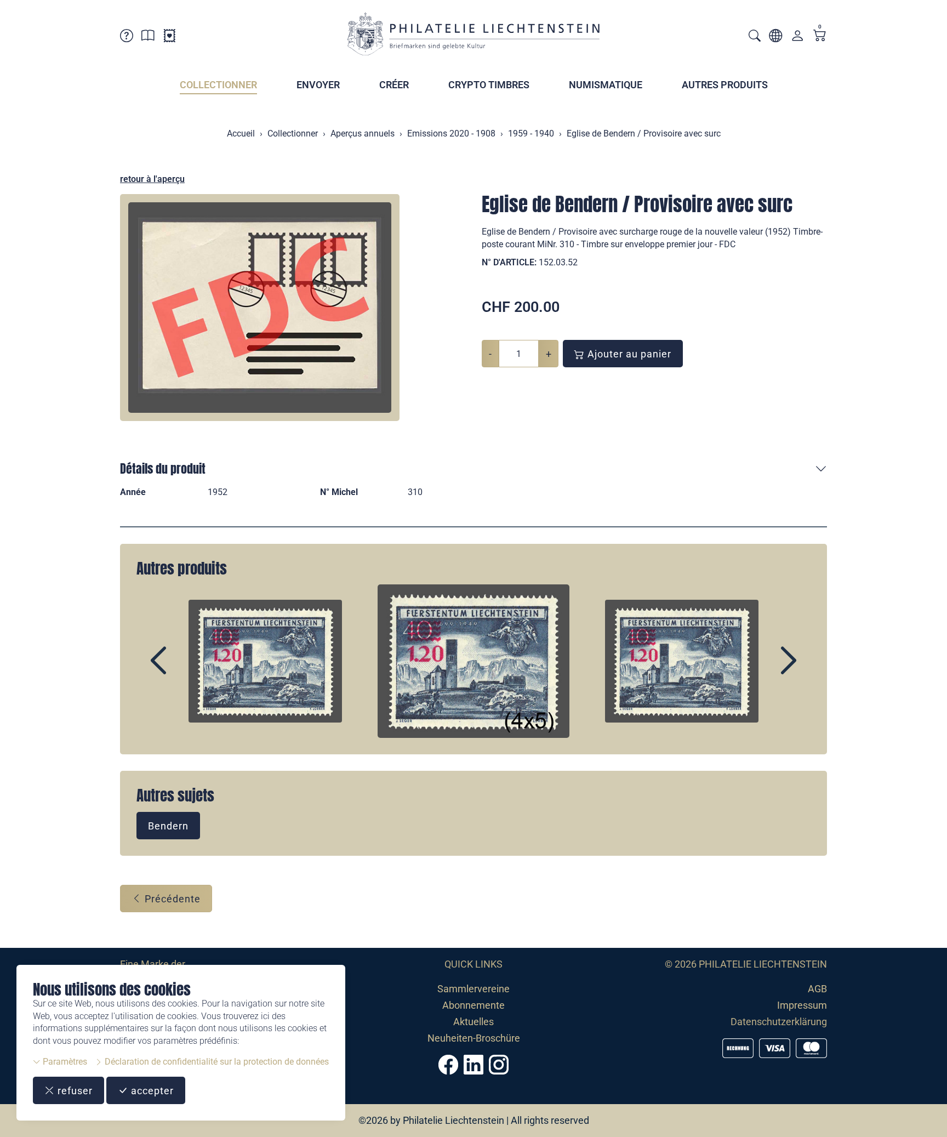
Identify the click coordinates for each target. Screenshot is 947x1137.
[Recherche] (755, 37)
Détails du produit (163, 468)
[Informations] (148, 37)
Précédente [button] (171, 899)
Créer (394, 84)
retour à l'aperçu (152, 179)
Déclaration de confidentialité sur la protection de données (215, 1061)
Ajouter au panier (628, 354)
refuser (74, 1090)
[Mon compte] (797, 38)
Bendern (168, 826)
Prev (183, 670)
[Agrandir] (259, 307)
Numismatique (605, 84)
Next (763, 670)
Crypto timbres (488, 84)
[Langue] (775, 37)
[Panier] (819, 36)
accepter (151, 1090)
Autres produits (725, 84)
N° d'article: (509, 262)
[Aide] (126, 37)
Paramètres (64, 1061)
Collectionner (218, 84)
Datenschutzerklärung (779, 1021)
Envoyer (318, 84)
